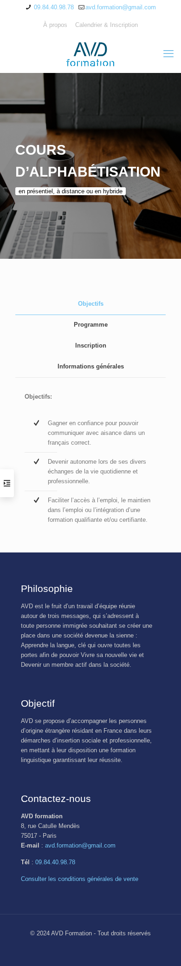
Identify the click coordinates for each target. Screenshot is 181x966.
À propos (55, 24)
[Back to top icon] (162, 947)
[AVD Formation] (90, 54)
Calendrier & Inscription (106, 24)
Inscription (90, 345)
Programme (91, 324)
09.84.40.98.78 (53, 7)
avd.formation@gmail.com (120, 7)
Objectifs (90, 303)
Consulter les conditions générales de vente (79, 878)
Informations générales (91, 366)
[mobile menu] (168, 54)
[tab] (90, 304)
